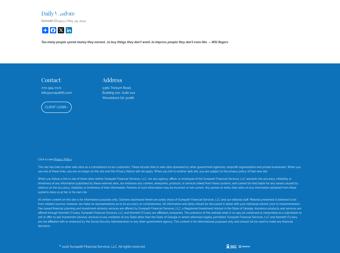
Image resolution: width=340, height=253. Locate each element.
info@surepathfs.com (56, 93)
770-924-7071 (51, 88)
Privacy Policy (63, 159)
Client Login (56, 107)
